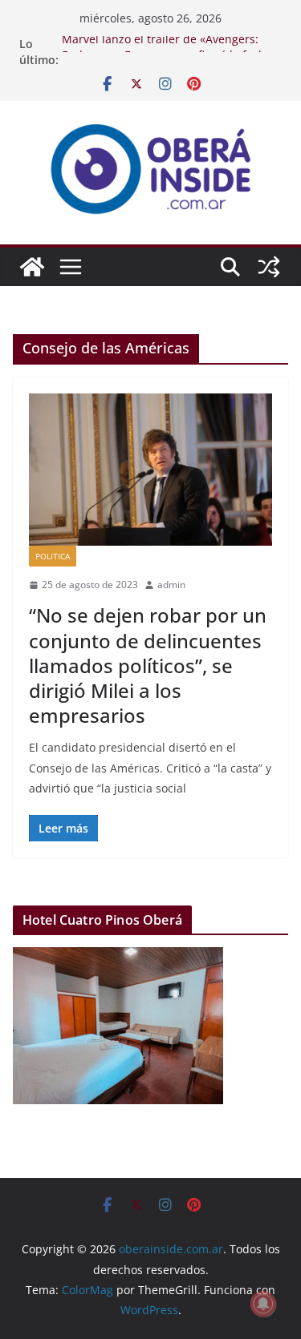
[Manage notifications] (263, 1304)
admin (171, 584)
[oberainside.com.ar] (32, 267)
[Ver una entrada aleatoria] (269, 267)
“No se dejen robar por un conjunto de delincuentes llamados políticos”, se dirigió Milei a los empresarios (147, 665)
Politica (52, 556)
